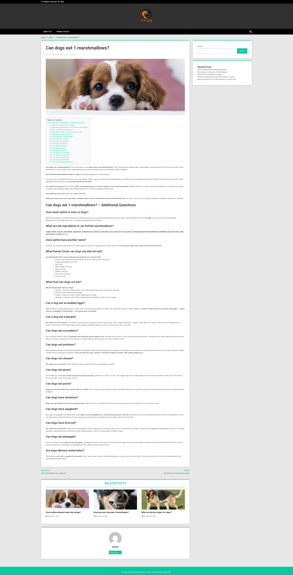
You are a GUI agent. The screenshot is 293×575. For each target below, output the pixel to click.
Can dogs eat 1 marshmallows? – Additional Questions (67, 122)
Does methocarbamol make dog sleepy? (63, 512)
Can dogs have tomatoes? (61, 153)
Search (200, 46)
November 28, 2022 (149, 516)
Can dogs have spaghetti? (61, 155)
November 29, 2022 (101, 516)
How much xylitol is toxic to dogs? (63, 125)
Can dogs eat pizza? (59, 148)
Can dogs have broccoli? (61, 157)
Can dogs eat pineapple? (61, 160)
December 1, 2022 (53, 516)
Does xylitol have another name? (63, 129)
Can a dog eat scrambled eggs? (62, 136)
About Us (47, 32)
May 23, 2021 (58, 54)
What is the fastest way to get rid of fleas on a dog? (216, 77)
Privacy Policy (63, 32)
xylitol (156, 218)
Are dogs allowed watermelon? (63, 162)
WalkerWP (167, 572)
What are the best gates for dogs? (157, 512)
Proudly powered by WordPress (133, 572)
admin (49, 54)
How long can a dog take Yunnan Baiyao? (111, 512)
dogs (66, 54)
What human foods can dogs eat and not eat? (67, 132)
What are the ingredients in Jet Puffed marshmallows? (70, 127)
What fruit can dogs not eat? (61, 134)
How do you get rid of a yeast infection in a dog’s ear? (216, 79)
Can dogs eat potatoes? (60, 143)
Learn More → (115, 552)
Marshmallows (51, 179)
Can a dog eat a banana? (60, 139)
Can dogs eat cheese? (60, 146)
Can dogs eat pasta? (60, 150)
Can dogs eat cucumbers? (60, 141)
